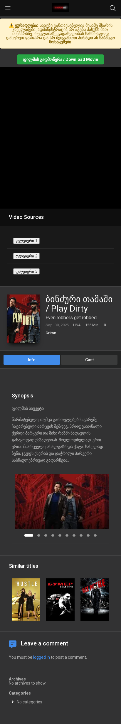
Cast (89, 359)
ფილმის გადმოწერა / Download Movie (60, 59)
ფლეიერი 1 (26, 241)
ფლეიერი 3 (26, 271)
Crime (51, 333)
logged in (41, 657)
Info (32, 359)
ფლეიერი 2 (26, 256)
